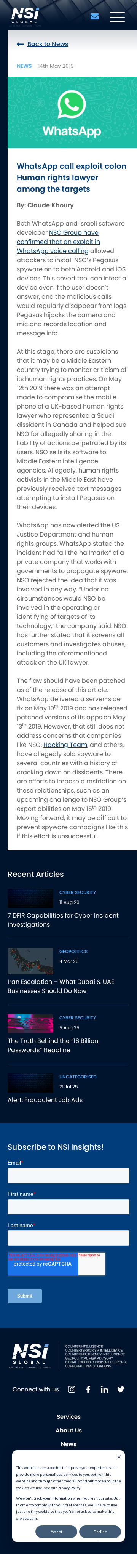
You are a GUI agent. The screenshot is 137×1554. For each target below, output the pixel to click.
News (68, 1444)
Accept (56, 1531)
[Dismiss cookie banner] (119, 1457)
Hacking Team (65, 744)
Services (69, 1417)
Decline (100, 1531)
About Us (69, 1430)
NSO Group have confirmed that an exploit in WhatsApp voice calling (58, 241)
